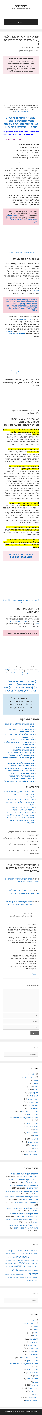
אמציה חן (18, 1254)
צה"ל (21, 1274)
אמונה (35, 1087)
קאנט (23, 838)
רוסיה (6, 1274)
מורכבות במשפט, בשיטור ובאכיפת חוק (24, 1118)
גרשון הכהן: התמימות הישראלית (26, 1202)
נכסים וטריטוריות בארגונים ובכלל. (21, 779)
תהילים (36, 1280)
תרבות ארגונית (29, 1280)
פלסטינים (21, 1270)
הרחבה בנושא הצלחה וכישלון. (22, 739)
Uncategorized (28, 1077)
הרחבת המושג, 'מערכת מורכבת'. (21, 755)
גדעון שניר (31, 1257)
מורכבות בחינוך (32, 1115)
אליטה (9, 1251)
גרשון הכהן (34, 1093)
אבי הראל (28, 1250)
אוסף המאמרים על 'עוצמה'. (23, 750)
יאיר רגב (27, 1260)
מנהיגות (28, 1263)
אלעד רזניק (25, 1253)
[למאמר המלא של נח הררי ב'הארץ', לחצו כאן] (21, 252)
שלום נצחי (16, 838)
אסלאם (13, 1254)
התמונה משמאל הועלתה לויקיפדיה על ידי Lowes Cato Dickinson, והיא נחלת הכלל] (21, 673)
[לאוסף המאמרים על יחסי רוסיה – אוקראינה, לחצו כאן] (20, 125)
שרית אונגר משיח (31, 1154)
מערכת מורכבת (12, 216)
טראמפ (32, 1260)
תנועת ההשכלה (33, 841)
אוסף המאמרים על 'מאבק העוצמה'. (20, 753)
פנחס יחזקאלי (14, 832)
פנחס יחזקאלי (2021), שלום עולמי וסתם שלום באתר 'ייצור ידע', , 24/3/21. (19, 794)
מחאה (36, 1263)
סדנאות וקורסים (32, 1133)
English (31, 1074)
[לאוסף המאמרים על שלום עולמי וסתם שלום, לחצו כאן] (22, 120)
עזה (12, 1266)
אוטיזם (35, 1083)
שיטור (17, 1277)
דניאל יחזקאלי (33, 1099)
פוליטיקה (35, 1139)
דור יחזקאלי (34, 1096)
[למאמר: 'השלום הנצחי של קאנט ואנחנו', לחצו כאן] (21, 555)
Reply (34, 974)
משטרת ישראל (13, 1263)
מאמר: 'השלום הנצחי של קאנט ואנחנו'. (19, 781)
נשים (36, 1130)
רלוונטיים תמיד (33, 835)
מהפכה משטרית (11, 1260)
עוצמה (9, 331)
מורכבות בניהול (32, 1123)
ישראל (22, 1260)
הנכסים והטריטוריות (17, 334)
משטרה (22, 1263)
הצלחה (36, 291)
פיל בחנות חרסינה (28, 1270)
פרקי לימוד (34, 1145)
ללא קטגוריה (33, 1102)
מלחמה (32, 1263)
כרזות (19, 1260)
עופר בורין (21, 1266)
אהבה (36, 1080)
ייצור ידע (21, 6)
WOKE (36, 1251)
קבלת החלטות (16, 1274)
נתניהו (28, 1266)
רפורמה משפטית (26, 1278)
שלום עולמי (8, 838)
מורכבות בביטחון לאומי (28, 832)
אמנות (35, 1090)
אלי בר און (15, 1250)
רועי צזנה (35, 1278)
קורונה (35, 1148)
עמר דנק (8, 1266)
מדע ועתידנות (33, 1105)
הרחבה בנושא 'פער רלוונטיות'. (22, 765)
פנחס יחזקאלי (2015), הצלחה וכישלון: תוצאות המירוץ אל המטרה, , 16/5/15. (20, 802)
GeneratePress (10, 1412)
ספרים (35, 1136)
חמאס (14, 1257)
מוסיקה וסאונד (32, 1108)
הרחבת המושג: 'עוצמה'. (24, 747)
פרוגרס (25, 1275)
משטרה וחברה (32, 1126)
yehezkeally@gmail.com (21, 111)
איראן (21, 1251)
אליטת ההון (34, 1254)
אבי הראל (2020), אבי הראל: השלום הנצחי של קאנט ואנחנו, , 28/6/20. (20, 820)
